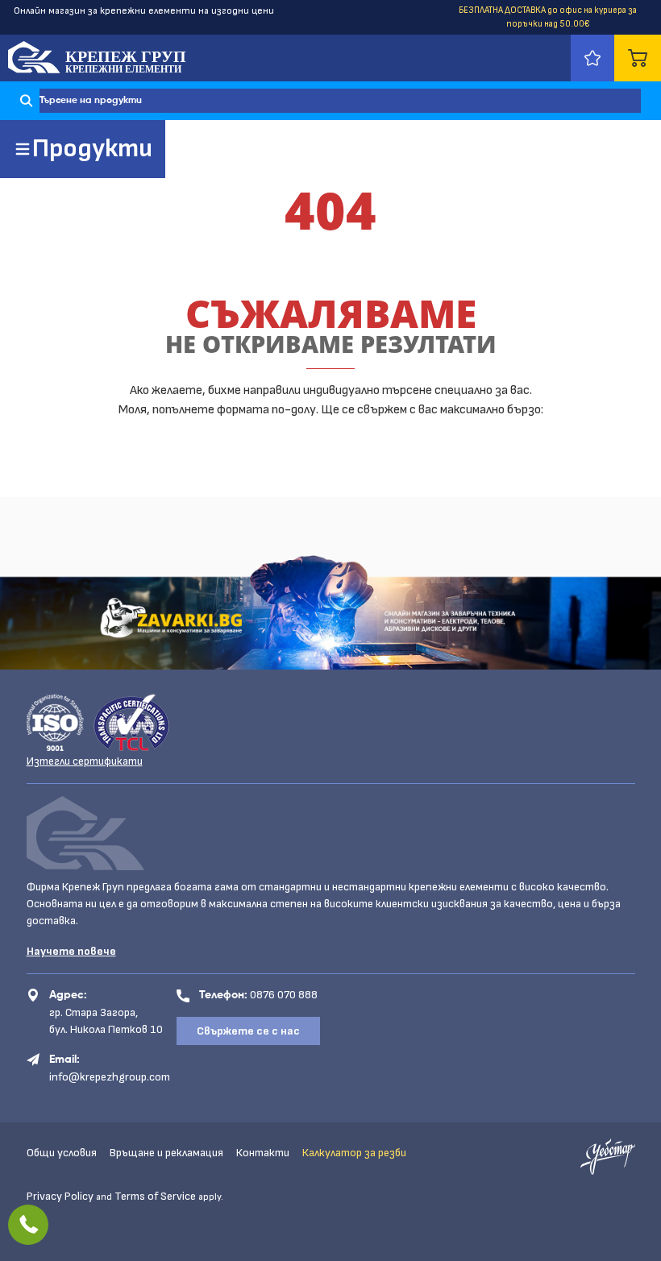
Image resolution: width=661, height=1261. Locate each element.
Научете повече (71, 951)
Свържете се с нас (248, 1031)
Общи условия (62, 1152)
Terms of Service (155, 1196)
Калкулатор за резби (354, 1152)
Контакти (262, 1152)
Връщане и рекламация (166, 1152)
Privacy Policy (60, 1196)
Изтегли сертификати (85, 761)
